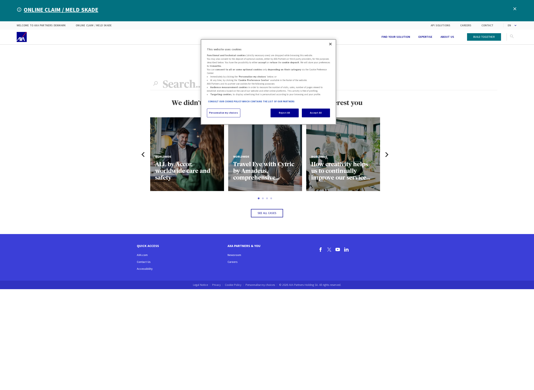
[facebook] (320, 250)
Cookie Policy (233, 285)
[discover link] (373, 37)
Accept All (316, 112)
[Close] (330, 44)
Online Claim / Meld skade (94, 25)
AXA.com (142, 255)
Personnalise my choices (260, 285)
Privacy (216, 285)
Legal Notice (200, 285)
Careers (465, 25)
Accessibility (145, 269)
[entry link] (462, 37)
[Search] (155, 84)
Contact (487, 25)
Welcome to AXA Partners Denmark (41, 25)
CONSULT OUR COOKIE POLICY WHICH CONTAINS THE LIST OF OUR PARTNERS (251, 101)
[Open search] (511, 37)
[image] (22, 37)
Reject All (284, 112)
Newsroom (234, 255)
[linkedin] (346, 250)
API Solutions (440, 25)
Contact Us (144, 262)
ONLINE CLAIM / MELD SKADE (61, 9)
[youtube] (337, 250)
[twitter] (329, 250)
